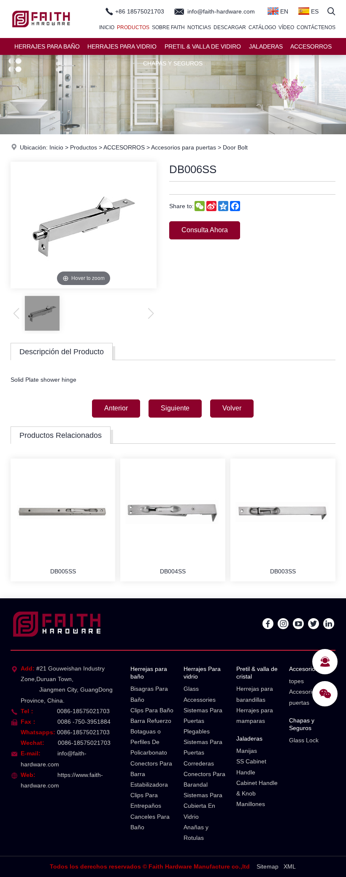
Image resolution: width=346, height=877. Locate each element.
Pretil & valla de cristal (257, 672)
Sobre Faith (168, 27)
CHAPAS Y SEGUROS (173, 63)
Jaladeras (249, 738)
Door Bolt (235, 147)
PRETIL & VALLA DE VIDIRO (203, 46)
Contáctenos (316, 27)
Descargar (230, 27)
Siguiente (175, 408)
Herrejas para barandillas (254, 694)
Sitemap (267, 866)
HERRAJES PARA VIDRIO (122, 46)
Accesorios (303, 668)
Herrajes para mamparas (254, 715)
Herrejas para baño (148, 672)
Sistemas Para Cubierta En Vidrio (203, 806)
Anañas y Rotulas (196, 832)
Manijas (246, 750)
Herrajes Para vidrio (202, 672)
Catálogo (262, 27)
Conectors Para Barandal (204, 779)
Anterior (116, 408)
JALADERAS (266, 46)
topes (296, 681)
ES (314, 11)
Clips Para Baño (151, 710)
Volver (231, 408)
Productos (133, 27)
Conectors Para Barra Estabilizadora (151, 774)
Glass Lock (304, 740)
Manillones (250, 804)
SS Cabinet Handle (251, 766)
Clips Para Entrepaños (145, 800)
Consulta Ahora (204, 230)
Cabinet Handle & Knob (257, 788)
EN (283, 11)
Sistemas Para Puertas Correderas (203, 752)
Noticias (199, 27)
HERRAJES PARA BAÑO (47, 46)
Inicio (106, 27)
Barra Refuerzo (150, 720)
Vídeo (286, 27)
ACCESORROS (311, 46)
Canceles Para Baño (150, 822)
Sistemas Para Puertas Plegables (203, 721)
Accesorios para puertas (183, 147)
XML (290, 866)
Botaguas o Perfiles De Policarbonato (148, 742)
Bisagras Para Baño (149, 694)
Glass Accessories (200, 694)
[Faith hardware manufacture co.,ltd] (41, 36)
